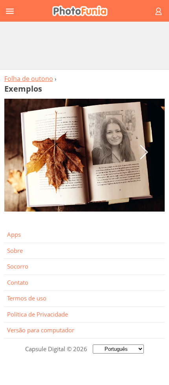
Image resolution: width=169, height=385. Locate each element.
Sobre (15, 250)
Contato (17, 282)
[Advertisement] (84, 45)
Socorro (17, 266)
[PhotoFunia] (83, 11)
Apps (14, 234)
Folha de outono (28, 78)
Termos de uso (26, 298)
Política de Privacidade (37, 314)
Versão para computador (40, 330)
